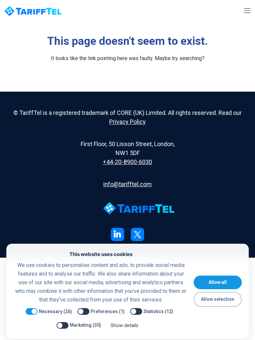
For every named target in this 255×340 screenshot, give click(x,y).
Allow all (218, 282)
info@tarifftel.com (127, 184)
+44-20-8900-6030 (127, 161)
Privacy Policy (127, 121)
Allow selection (217, 299)
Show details (124, 325)
